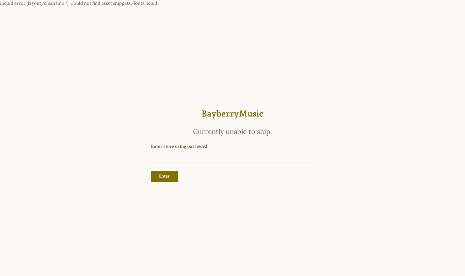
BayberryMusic (232, 113)
